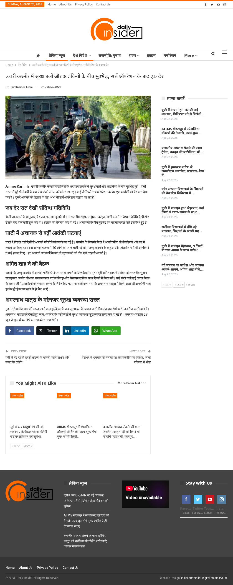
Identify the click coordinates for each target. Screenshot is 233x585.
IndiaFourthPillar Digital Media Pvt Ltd (204, 578)
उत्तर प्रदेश (17, 395)
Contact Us (103, 4)
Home (52, 4)
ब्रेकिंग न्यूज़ (57, 55)
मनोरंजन (170, 55)
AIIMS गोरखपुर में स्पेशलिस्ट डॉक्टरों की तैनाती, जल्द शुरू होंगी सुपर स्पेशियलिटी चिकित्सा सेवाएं (86, 520)
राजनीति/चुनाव (110, 55)
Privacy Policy (84, 4)
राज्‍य (132, 55)
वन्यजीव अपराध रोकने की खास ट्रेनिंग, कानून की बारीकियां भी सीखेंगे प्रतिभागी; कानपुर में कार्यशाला (85, 541)
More (189, 55)
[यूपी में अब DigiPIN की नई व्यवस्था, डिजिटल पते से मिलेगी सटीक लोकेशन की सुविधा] (31, 408)
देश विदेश (80, 55)
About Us (65, 4)
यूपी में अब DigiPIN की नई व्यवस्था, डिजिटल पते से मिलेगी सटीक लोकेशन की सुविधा (86, 500)
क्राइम (151, 55)
